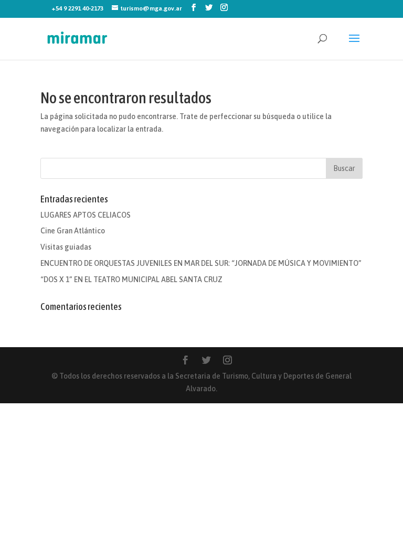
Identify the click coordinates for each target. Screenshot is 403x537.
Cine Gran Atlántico (72, 231)
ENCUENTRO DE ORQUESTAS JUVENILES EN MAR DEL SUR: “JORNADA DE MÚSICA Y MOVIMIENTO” (201, 263)
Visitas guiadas (65, 247)
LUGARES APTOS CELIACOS (85, 215)
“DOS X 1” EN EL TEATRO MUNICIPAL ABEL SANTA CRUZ (131, 279)
